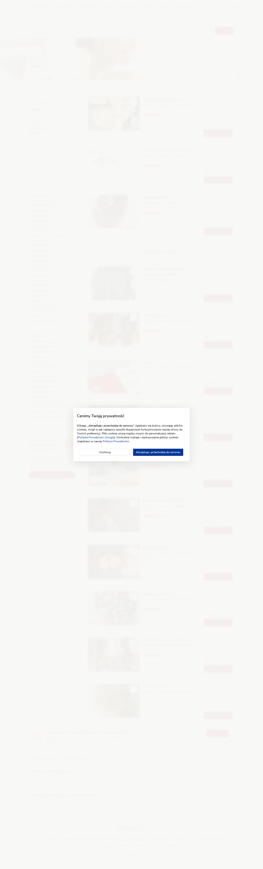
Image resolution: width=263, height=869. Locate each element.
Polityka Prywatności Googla (96, 437)
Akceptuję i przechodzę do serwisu (158, 452)
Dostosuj (105, 452)
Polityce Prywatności (116, 441)
